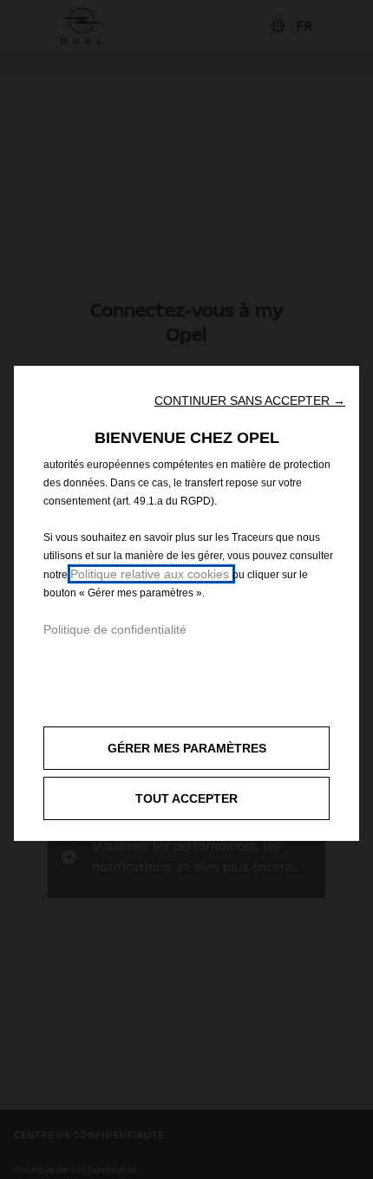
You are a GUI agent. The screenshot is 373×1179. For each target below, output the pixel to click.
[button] (249, 400)
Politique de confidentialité (114, 629)
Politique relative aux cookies (151, 574)
